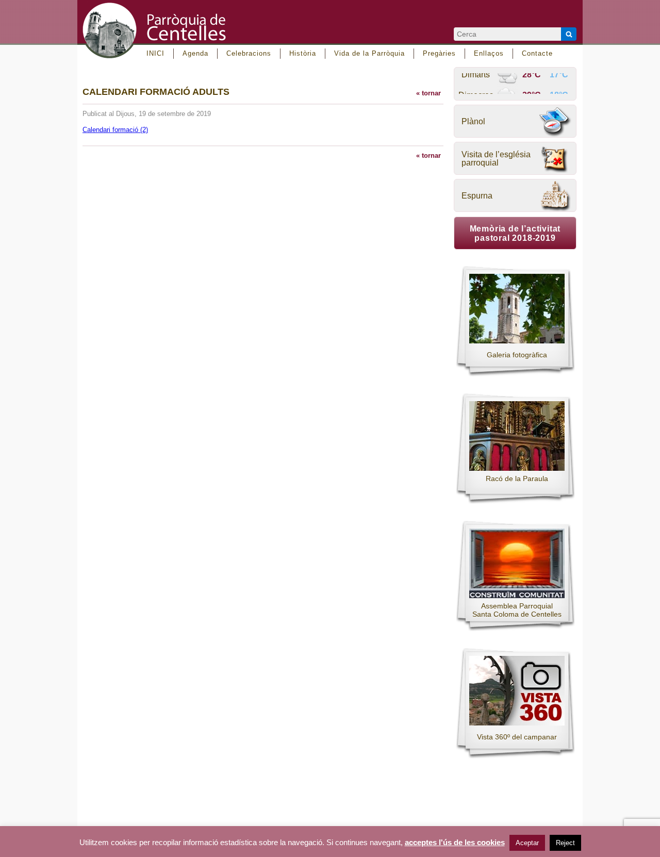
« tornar (428, 93)
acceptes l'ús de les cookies (455, 842)
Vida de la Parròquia (369, 53)
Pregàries (439, 53)
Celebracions (248, 53)
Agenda (195, 53)
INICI (155, 53)
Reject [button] (565, 843)
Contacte (537, 53)
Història (302, 53)
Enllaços (489, 53)
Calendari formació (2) (115, 130)
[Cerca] (568, 34)
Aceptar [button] (527, 843)
